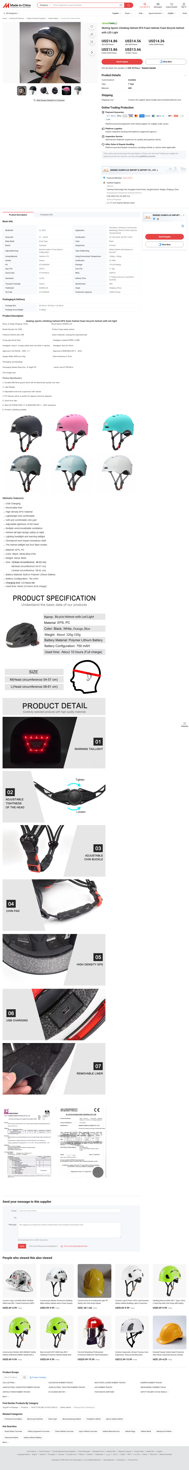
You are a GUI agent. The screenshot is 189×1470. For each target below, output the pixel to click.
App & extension (155, 13)
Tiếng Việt (153, 1454)
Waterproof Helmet (164, 1431)
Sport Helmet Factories (88, 1431)
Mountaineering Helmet (71, 1419)
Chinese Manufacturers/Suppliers (63, 1451)
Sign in (183, 7)
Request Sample (149, 68)
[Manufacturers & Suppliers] (17, 5)
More (5, 1442)
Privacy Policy (133, 1460)
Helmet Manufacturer (111, 1431)
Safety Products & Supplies (36, 18)
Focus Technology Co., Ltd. (77, 1460)
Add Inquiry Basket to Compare (51, 100)
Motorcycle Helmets (35, 1419)
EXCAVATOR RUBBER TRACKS (61, 1382)
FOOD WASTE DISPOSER (104, 1392)
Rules (185, 13)
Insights (159, 1451)
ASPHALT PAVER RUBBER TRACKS (16, 1392)
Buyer (127, 13)
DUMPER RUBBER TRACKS (151, 1382)
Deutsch (90, 1454)
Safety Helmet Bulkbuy (33, 1437)
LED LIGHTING (8, 1382)
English (34, 1454)
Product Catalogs (39, 1377)
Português (51, 1454)
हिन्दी (129, 1454)
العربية (108, 1454)
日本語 (122, 1454)
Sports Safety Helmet (114, 1419)
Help (140, 13)
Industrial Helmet (11, 1437)
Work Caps (52, 1419)
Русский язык (71, 1454)
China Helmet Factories (64, 1431)
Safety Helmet (53, 18)
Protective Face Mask (13, 1419)
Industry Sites (111, 1451)
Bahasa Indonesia (166, 1454)
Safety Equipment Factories (39, 1431)
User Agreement (108, 1460)
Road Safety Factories (13, 1431)
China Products (44, 1451)
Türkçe (144, 1454)
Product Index (139, 1451)
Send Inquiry (122, 61)
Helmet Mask (146, 1431)
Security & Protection (17, 18)
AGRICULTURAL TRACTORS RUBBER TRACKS (67, 1387)
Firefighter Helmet (93, 1419)
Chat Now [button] (167, 61)
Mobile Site (150, 1451)
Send (22, 1246)
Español (42, 1454)
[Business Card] (183, 225)
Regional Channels (124, 1451)
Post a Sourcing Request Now (74, 1246)
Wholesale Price (98, 1451)
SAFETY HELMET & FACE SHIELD (154, 1392)
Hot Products (31, 1451)
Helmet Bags (130, 1431)
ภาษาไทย (136, 1454)
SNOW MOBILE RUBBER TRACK (153, 1387)
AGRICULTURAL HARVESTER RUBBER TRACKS (21, 1387)
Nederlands (99, 1454)
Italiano (81, 1454)
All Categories (11, 13)
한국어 (115, 1454)
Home (5, 18)
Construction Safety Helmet (70, 18)
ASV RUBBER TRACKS (103, 1387)
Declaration (121, 1460)
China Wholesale (84, 1451)
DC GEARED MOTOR (57, 1392)
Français (61, 1454)
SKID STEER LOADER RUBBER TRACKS (109, 1382)
